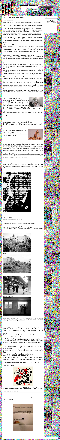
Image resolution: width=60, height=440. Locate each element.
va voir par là (17, 133)
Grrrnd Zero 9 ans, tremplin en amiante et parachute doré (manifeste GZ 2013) (22, 41)
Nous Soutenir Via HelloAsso (49, 7)
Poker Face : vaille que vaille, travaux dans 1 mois (17, 215)
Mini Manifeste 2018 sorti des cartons (14, 17)
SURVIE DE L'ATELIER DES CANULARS (50, 23)
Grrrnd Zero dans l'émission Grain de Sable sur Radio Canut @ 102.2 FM (23, 363)
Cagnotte (47, 24)
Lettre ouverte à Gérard (10, 135)
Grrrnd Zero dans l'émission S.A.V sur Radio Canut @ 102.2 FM (20, 397)
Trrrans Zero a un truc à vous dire (50, 19)
